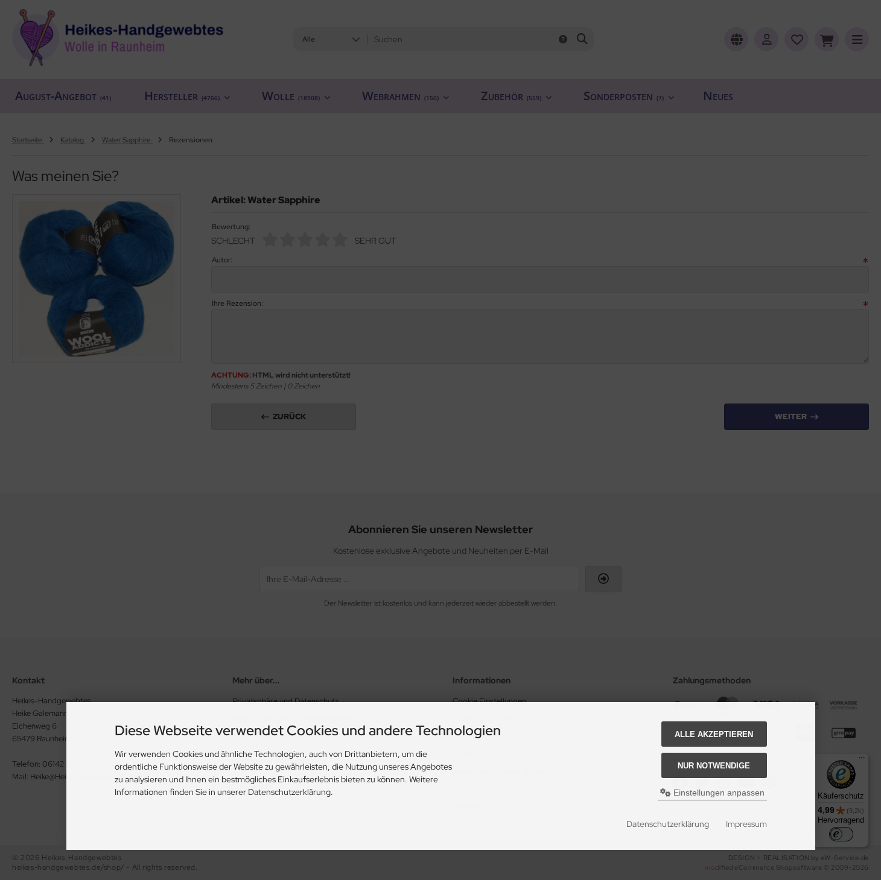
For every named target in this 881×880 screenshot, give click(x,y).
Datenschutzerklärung (667, 823)
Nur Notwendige (714, 765)
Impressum (746, 823)
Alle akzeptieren (714, 734)
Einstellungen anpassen (718, 792)
